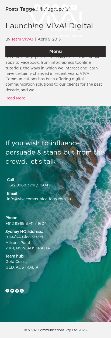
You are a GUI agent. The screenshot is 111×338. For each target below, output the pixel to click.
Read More (15, 98)
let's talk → (46, 161)
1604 (43, 185)
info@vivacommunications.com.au (39, 199)
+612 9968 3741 (21, 185)
